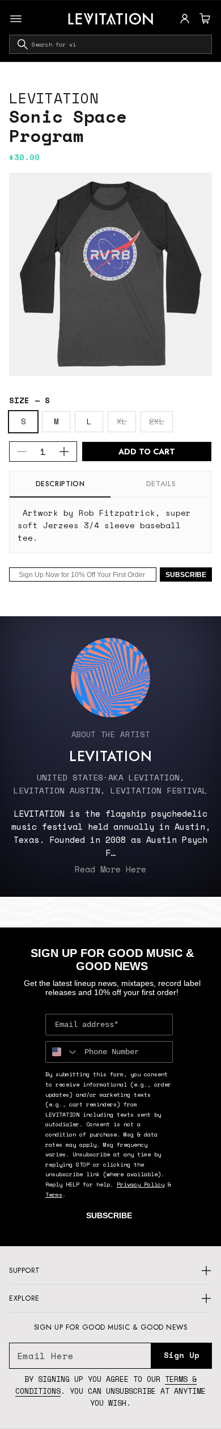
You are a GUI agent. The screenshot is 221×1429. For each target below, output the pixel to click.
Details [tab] (161, 484)
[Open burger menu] (16, 19)
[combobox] (110, 44)
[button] (203, 19)
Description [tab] (60, 484)
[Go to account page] (185, 19)
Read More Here (110, 869)
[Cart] (203, 19)
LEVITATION (54, 97)
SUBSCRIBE (185, 575)
